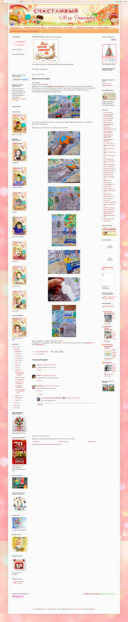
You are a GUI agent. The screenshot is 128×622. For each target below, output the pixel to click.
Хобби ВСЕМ (108, 362)
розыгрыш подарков (109, 204)
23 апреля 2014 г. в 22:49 (72, 398)
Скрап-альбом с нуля (110, 152)
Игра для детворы (20, 377)
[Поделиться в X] (59, 352)
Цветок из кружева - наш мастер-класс (20, 391)
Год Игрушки (107, 118)
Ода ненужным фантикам (108, 132)
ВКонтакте (39, 344)
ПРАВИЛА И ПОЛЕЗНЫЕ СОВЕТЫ (35, 28)
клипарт (106, 186)
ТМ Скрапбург (107, 159)
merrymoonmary (79, 609)
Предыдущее (92, 441)
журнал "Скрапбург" (109, 177)
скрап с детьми (108, 210)
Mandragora (40, 386)
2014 (15, 349)
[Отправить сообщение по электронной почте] (51, 351)
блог (60, 341)
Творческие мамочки (109, 161)
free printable (107, 112)
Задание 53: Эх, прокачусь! (19, 382)
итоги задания (108, 184)
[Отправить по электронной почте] (55, 352)
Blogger (93, 609)
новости (106, 200)
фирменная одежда (109, 215)
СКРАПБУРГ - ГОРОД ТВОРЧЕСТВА (108, 328)
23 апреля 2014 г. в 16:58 (51, 386)
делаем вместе (108, 168)
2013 (15, 403)
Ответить (39, 370)
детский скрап (108, 173)
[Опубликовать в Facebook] (61, 352)
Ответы (41, 394)
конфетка (106, 194)
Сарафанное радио (109, 145)
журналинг (107, 180)
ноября (17, 353)
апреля (17, 370)
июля (16, 363)
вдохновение (40, 353)
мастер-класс (107, 196)
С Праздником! (19, 379)
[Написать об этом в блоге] (57, 352)
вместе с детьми (108, 166)
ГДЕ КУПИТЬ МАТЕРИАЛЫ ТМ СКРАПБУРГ (24, 31)
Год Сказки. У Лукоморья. (19, 386)
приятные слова (108, 202)
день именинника (108, 170)
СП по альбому (108, 143)
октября (17, 356)
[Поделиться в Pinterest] (63, 352)
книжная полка (108, 188)
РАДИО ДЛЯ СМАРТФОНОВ (85, 28)
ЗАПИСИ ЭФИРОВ (103, 28)
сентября (18, 358)
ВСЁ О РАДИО (68, 28)
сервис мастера (108, 208)
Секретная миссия (109, 148)
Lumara (39, 365)
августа (17, 360)
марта (17, 395)
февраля (18, 397)
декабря (17, 351)
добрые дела (107, 175)
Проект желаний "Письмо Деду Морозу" (108, 136)
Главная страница (15, 28)
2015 (15, 347)
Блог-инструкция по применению (109, 115)
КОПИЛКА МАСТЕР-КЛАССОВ (92, 594)
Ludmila (45, 84)
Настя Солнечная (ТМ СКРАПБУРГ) (52, 398)
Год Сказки (107, 120)
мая (16, 368)
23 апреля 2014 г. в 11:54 (49, 365)
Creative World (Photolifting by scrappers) (108, 346)
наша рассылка (108, 198)
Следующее (35, 441)
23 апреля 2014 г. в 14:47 (49, 375)
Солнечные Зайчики (109, 155)
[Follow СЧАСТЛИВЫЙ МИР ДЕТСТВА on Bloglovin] (20, 80)
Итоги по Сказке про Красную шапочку (19, 373)
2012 (15, 405)
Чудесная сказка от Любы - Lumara (19, 582)
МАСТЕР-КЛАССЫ (55, 28)
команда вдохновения (110, 190)
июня (16, 365)
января (17, 400)
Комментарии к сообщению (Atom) (51, 444)
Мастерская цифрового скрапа (109, 128)
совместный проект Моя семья (109, 212)
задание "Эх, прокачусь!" (56, 86)
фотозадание (107, 219)
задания (106, 182)
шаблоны (106, 221)
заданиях (89, 343)
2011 (15, 407)
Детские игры (107, 122)
